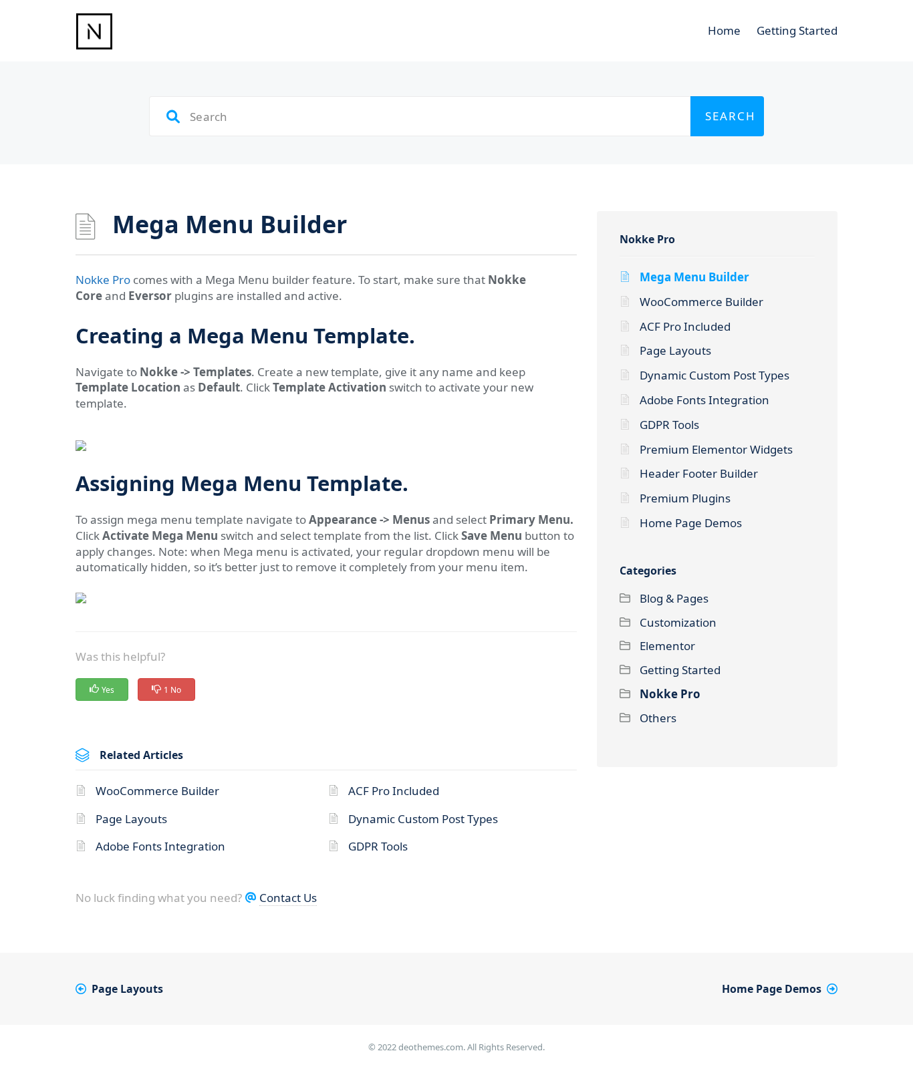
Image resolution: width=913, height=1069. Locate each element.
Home (724, 30)
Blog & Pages (674, 598)
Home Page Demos (691, 522)
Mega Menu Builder (694, 277)
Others (658, 718)
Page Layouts (131, 818)
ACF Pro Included (393, 790)
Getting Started (797, 30)
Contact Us (288, 897)
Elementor (667, 645)
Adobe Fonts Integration (160, 846)
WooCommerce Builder (157, 790)
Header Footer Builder (699, 473)
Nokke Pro (103, 279)
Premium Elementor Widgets (716, 449)
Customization (678, 622)
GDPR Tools (378, 846)
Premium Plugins (685, 498)
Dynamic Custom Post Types (423, 818)
